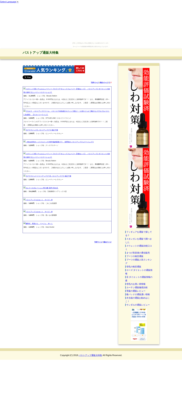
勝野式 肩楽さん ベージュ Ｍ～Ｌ (39, 224)
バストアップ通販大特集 (41, 52)
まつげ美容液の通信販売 (138, 253)
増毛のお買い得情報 (135, 284)
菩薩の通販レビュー (135, 291)
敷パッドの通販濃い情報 (138, 294)
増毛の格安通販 (133, 267)
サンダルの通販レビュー (138, 305)
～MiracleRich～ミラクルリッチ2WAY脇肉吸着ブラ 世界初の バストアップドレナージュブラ (60, 142)
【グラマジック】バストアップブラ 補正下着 (42, 130)
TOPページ (95, 82)
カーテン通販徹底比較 (137, 287)
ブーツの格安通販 (134, 256)
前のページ (104, 82)
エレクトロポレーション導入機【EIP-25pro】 (42, 188)
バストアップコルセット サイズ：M (39, 200)
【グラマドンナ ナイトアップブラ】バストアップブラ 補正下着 (48, 176)
